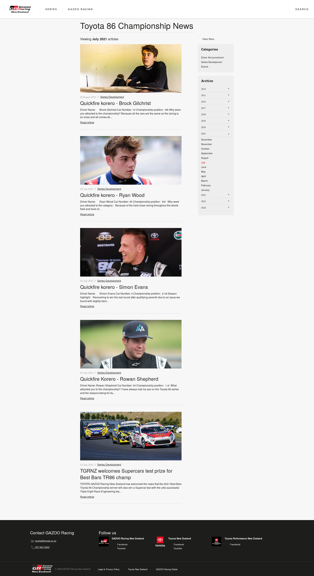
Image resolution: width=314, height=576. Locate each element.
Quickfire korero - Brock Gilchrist (115, 102)
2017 (203, 108)
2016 (203, 102)
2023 (203, 201)
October (205, 148)
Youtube (121, 548)
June (203, 167)
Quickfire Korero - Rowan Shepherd (119, 378)
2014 (203, 89)
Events (204, 66)
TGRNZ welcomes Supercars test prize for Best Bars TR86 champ (126, 474)
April (203, 176)
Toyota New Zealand (137, 569)
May (203, 171)
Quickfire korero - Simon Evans (114, 286)
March (204, 180)
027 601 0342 (42, 547)
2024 (203, 208)
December (206, 139)
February (206, 185)
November (206, 144)
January (205, 190)
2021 (203, 133)
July (203, 162)
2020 (203, 127)
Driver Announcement (212, 57)
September (207, 153)
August (204, 157)
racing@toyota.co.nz (45, 541)
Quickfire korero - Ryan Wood (112, 194)
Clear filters (207, 39)
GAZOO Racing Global (166, 569)
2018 (203, 114)
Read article (87, 122)
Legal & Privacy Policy (109, 569)
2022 (203, 195)
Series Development (112, 97)
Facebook (122, 544)
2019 (203, 121)
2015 (203, 95)
